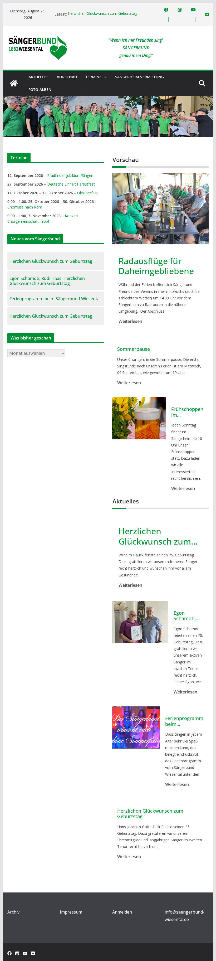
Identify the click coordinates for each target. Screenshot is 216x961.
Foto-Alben (39, 89)
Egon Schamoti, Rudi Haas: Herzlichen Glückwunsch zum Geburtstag (188, 616)
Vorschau (67, 76)
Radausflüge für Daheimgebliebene (156, 266)
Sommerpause (133, 349)
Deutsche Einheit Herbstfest (71, 184)
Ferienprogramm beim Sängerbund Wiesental (184, 721)
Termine (93, 76)
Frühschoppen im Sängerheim (187, 412)
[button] (104, 77)
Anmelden (122, 912)
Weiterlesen (130, 321)
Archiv (13, 912)
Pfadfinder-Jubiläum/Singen (70, 175)
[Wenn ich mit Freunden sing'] (13, 83)
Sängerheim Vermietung (139, 76)
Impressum (71, 912)
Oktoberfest (87, 192)
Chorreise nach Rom (24, 207)
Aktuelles (38, 76)
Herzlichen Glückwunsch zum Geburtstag (102, 14)
